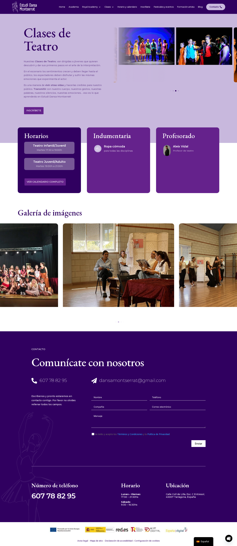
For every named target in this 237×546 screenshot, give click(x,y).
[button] (230, 55)
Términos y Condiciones (130, 434)
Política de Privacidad (158, 434)
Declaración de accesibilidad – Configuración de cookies (132, 541)
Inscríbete (33, 110)
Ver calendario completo (45, 181)
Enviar (198, 443)
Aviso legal (82, 541)
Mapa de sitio (96, 541)
